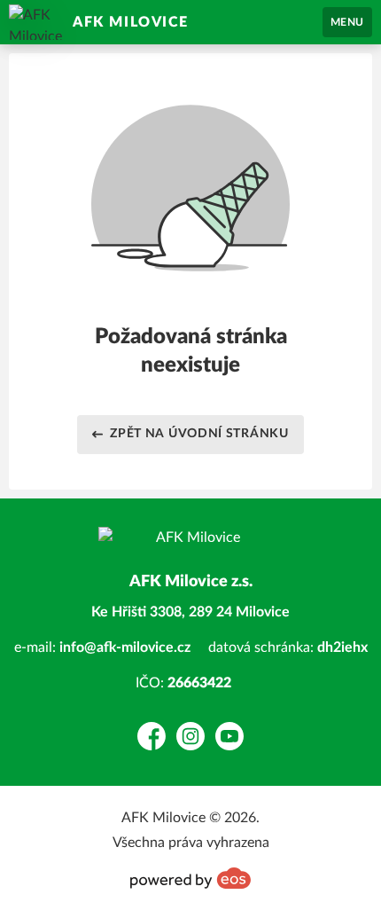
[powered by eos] (190, 878)
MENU (347, 22)
